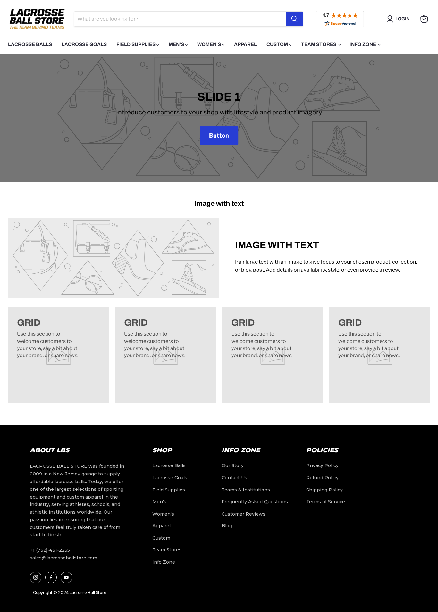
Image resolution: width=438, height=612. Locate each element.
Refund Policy (322, 478)
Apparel (245, 44)
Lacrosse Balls (30, 44)
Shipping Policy (324, 490)
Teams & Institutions (246, 490)
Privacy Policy (322, 465)
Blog (227, 526)
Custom (277, 44)
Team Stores (319, 44)
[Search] (294, 19)
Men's (177, 44)
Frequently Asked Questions (255, 502)
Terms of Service (325, 502)
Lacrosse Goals (84, 44)
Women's (209, 44)
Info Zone (363, 44)
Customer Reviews (243, 514)
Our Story (233, 465)
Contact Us (234, 478)
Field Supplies (136, 44)
